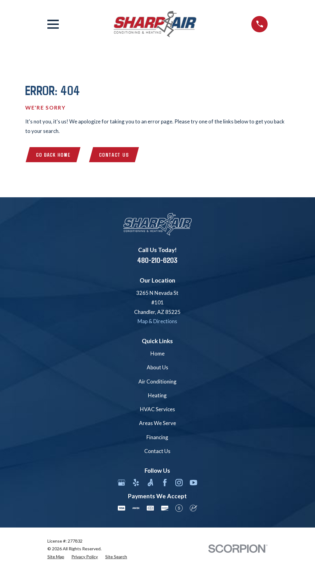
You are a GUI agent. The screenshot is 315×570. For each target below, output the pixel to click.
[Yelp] (136, 482)
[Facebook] (165, 482)
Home (157, 353)
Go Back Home (53, 154)
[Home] (155, 24)
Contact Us (114, 154)
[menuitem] (55, 557)
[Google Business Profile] (121, 482)
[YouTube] (193, 482)
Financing (157, 437)
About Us (157, 367)
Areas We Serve (157, 423)
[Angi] (150, 482)
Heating (157, 395)
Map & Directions (157, 321)
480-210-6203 (157, 259)
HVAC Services (157, 409)
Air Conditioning (157, 381)
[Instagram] (179, 482)
